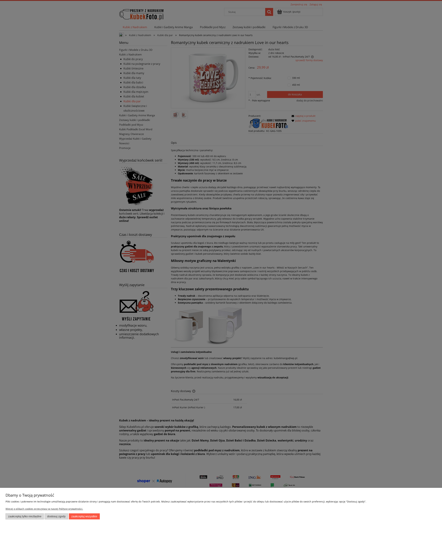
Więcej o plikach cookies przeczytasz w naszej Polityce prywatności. (44, 508)
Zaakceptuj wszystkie (84, 516)
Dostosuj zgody (56, 516)
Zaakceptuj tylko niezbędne (24, 516)
